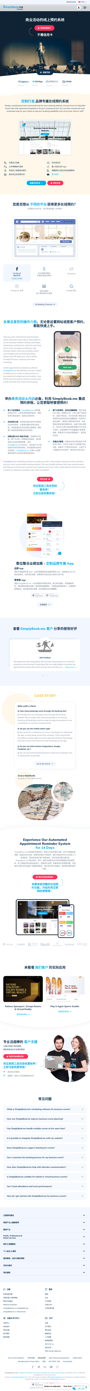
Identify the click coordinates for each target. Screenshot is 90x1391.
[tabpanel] (45, 655)
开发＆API (48, 1305)
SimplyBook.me (9, 370)
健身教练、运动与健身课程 (13, 1258)
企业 (46, 1298)
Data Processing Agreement (59, 1358)
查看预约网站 (22, 1014)
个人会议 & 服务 (9, 1251)
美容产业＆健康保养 (11, 1222)
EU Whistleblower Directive (56, 1379)
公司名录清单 (49, 1308)
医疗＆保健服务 (9, 1244)
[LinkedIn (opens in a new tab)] (45, 1367)
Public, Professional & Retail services (12, 1237)
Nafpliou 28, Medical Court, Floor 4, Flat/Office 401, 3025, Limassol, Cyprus (42, 1373)
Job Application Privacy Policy (28, 1361)
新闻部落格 (49, 1340)
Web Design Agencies (53, 1351)
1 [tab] (43, 675)
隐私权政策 (42, 1358)
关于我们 (48, 1326)
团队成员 (48, 1330)
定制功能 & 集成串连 (10, 1298)
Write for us (49, 1344)
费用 (46, 1294)
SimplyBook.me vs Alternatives (14, 1312)
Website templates (10, 1305)
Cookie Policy (77, 1358)
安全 (44, 1361)
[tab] (17, 273)
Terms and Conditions (16, 1358)
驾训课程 (6, 1272)
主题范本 (44, 278)
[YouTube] (51, 1367)
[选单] (85, 7)
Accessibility (67, 1361)
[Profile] (79, 8)
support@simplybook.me (19, 1377)
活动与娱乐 (7, 1265)
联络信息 (48, 1333)
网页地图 (6, 1337)
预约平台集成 (8, 1301)
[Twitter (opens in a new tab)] (38, 1367)
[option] (45, 238)
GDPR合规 (31, 1358)
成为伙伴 (48, 1347)
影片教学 (55, 174)
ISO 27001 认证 (54, 1361)
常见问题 (6, 1330)
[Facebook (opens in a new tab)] (32, 1367)
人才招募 (48, 1337)
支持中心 (6, 1323)
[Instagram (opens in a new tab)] (57, 1367)
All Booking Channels (44, 304)
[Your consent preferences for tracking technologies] (86, 1387)
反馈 (46, 1323)
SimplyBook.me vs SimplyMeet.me (15, 1308)
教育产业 (6, 1229)
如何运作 (6, 1326)
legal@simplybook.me (56, 1377)
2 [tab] (46, 675)
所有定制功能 (8, 1294)
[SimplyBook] (13, 7)
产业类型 (48, 1301)
